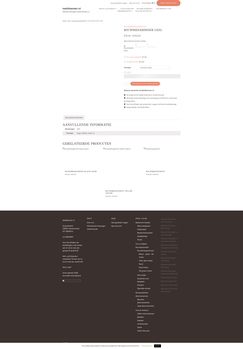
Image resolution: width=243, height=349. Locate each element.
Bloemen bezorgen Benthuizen (168, 226)
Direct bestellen (168, 3)
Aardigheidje (142, 236)
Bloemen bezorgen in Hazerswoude (169, 233)
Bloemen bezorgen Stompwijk (168, 265)
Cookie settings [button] (146, 346)
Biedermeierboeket (145, 233)
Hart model (141, 275)
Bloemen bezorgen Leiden (168, 252)
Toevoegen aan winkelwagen (145, 84)
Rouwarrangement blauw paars (81, 171)
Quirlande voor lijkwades (143, 280)
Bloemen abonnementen (143, 301)
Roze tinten (143, 267)
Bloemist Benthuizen (169, 277)
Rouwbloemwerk (142, 247)
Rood (141, 264)
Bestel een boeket (143, 222)
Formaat (127, 67)
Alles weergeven (143, 226)
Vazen (139, 327)
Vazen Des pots (143, 331)
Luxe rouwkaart (135, 57)
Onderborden (142, 324)
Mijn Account (134, 3)
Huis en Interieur (142, 310)
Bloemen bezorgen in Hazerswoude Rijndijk (169, 246)
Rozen (139, 239)
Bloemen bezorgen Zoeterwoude (168, 220)
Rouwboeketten (163, 9)
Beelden (140, 317)
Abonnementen (142, 296)
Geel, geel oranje (146, 260)
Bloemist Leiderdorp (169, 281)
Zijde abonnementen (145, 306)
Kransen (140, 285)
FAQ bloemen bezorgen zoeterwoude (96, 227)
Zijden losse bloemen (145, 313)
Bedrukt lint (133, 62)
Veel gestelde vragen (118, 3)
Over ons (90, 222)
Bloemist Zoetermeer (169, 285)
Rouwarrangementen (135, 26)
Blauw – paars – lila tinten (146, 255)
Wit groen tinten (145, 271)
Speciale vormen (143, 288)
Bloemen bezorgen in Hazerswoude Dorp (169, 239)
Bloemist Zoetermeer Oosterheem (169, 290)
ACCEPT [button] (157, 346)
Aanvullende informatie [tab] (74, 118)
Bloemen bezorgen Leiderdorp (168, 259)
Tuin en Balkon (127, 9)
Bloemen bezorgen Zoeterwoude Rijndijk (169, 272)
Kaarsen (140, 320)
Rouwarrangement (155, 171)
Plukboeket (141, 229)
